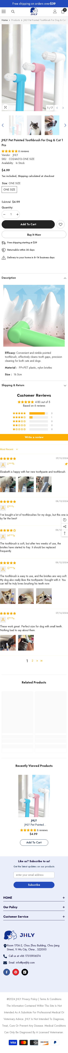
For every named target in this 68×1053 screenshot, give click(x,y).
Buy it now (34, 235)
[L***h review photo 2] (26, 484)
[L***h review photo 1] (8, 484)
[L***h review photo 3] (44, 484)
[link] (17, 741)
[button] (57, 108)
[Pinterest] (15, 972)
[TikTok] (24, 972)
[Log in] (55, 11)
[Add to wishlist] (60, 224)
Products (15, 20)
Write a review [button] (34, 437)
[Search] (13, 12)
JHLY (15, 155)
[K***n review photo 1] (8, 643)
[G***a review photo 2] (26, 596)
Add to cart (29, 224)
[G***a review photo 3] (44, 596)
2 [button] (32, 661)
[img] (8, 459)
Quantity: (7, 207)
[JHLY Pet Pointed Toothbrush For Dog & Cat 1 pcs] (34, 796)
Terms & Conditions (50, 999)
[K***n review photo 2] (26, 643)
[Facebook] (6, 972)
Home (5, 20)
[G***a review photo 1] (8, 596)
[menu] (4, 11)
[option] (34, 67)
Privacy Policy (29, 999)
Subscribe (34, 885)
